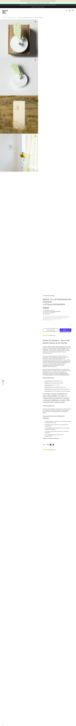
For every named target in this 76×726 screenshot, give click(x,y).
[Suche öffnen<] (66, 10)
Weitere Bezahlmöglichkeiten (65, 332)
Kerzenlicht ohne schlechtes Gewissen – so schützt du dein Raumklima (56, 374)
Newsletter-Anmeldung (56, 311)
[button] (69, 325)
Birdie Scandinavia (12, 17)
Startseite (4, 17)
